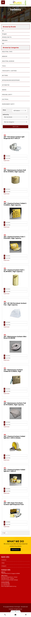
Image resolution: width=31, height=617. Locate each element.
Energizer (4, 34)
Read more (6, 160)
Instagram (4, 566)
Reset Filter (15, 126)
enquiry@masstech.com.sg (10, 586)
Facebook (4, 560)
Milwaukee (4, 40)
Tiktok (3, 563)
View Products (15, 549)
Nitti (3, 43)
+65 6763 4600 (6, 583)
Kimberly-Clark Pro (7, 37)
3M (3, 30)
